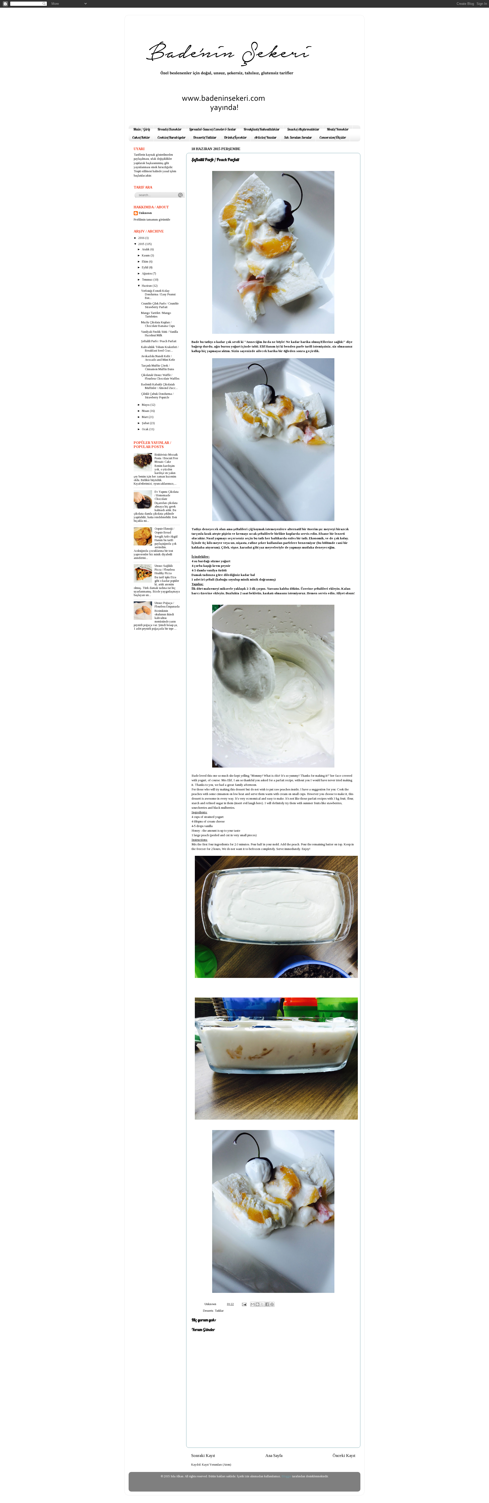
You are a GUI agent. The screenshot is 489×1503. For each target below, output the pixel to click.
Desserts (208, 1310)
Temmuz (147, 279)
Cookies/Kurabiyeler (171, 137)
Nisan (146, 411)
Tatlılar (219, 1310)
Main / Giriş (141, 129)
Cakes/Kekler (141, 137)
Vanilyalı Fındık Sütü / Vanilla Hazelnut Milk (159, 333)
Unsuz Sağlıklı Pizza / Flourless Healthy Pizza (165, 569)
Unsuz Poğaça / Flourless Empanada (167, 604)
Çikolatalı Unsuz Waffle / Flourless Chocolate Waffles (160, 376)
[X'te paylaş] (262, 1304)
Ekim (145, 261)
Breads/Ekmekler (169, 129)
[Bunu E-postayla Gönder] (252, 1304)
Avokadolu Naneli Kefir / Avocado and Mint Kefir (158, 358)
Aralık (146, 249)
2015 (141, 244)
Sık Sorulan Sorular (298, 137)
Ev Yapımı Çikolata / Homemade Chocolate (167, 495)
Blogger (286, 1476)
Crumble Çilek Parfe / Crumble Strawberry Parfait (160, 305)
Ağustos (147, 273)
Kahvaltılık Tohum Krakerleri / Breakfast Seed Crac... (160, 348)
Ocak (145, 429)
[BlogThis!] (257, 1304)
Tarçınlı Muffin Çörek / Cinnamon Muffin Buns (157, 367)
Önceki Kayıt (344, 1455)
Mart (145, 417)
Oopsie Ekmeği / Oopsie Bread (164, 530)
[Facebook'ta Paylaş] (267, 1304)
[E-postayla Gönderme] (243, 1304)
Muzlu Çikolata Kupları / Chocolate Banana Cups (158, 324)
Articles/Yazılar (265, 137)
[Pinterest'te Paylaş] (272, 1304)
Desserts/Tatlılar (204, 137)
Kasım (146, 255)
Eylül (145, 267)
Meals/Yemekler (338, 129)
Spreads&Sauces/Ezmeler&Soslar (212, 129)
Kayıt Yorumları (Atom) (216, 1464)
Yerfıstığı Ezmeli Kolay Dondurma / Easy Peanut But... (158, 294)
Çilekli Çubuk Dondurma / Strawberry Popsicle (157, 395)
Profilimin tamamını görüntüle (152, 219)
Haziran (147, 285)
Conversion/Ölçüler (332, 137)
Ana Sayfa (273, 1455)
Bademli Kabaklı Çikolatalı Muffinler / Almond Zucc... (159, 386)
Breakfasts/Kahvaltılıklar (261, 129)
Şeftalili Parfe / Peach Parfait (158, 341)
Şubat (146, 423)
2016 (141, 238)
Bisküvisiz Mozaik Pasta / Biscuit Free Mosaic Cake (166, 458)
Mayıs (146, 405)
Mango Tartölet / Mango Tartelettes (156, 314)
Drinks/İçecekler (235, 137)
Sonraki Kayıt (203, 1455)
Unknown (145, 213)
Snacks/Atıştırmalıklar (303, 129)
